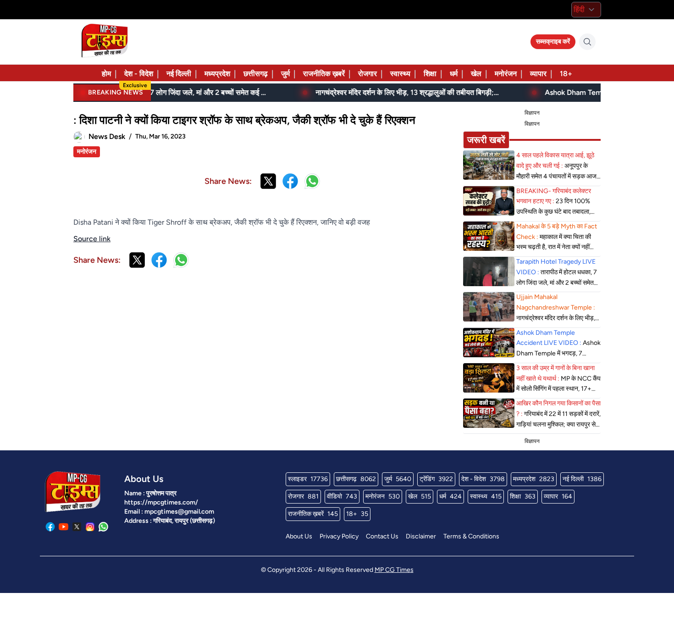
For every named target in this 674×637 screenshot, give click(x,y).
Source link (91, 238)
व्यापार (538, 73)
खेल (476, 73)
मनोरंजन (506, 73)
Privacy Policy (339, 536)
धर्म (454, 73)
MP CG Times (394, 570)
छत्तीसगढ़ (255, 73)
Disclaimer (421, 536)
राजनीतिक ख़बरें (324, 73)
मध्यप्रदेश (217, 73)
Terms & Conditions (471, 536)
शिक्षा (430, 73)
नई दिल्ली (178, 73)
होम (106, 73)
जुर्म (285, 73)
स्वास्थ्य (400, 73)
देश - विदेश (138, 73)
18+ (566, 73)
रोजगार (367, 73)
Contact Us (382, 536)
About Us (299, 536)
